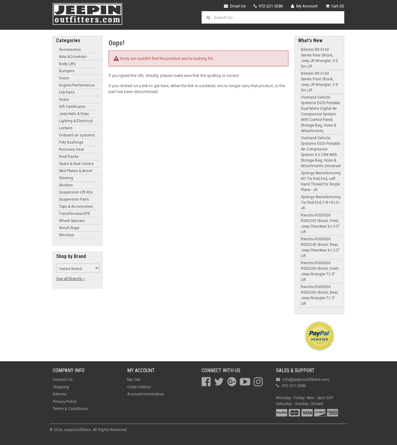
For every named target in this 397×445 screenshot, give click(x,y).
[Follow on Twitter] (219, 381)
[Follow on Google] (231, 381)
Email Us (238, 6)
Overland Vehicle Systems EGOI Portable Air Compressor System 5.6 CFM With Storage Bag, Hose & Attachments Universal (321, 152)
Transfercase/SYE (74, 213)
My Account (307, 6)
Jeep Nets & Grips (74, 114)
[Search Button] (209, 17)
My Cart (134, 379)
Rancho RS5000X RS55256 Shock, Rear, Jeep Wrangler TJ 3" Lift (319, 295)
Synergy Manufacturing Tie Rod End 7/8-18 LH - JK (321, 202)
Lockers (66, 128)
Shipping (61, 387)
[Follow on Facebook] (206, 381)
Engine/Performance (77, 85)
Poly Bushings (71, 142)
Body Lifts (67, 64)
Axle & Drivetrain (73, 57)
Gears (64, 99)
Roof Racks (69, 156)
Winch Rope (69, 228)
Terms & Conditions (70, 408)
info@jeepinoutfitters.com (306, 379)
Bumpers (66, 71)
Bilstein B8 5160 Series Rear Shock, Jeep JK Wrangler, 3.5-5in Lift (320, 58)
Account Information (145, 394)
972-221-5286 (271, 6)
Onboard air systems (77, 135)
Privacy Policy (65, 401)
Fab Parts (67, 92)
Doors (64, 78)
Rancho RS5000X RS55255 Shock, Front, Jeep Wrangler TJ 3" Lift (320, 271)
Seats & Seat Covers (76, 164)
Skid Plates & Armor (75, 171)
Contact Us (63, 379)
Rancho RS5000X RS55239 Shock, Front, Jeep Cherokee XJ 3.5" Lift (320, 223)
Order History (139, 387)
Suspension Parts (74, 199)
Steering (66, 178)
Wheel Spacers (72, 221)
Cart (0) (337, 6)
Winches (66, 235)
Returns (59, 394)
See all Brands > (70, 278)
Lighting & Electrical (76, 121)
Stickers (66, 185)
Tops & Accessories (76, 206)
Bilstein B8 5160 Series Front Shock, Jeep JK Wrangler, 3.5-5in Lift (320, 81)
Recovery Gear (71, 149)
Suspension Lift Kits (76, 192)
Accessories (70, 49)
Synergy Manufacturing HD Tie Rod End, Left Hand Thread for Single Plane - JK (321, 181)
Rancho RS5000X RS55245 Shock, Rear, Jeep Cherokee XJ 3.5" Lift (320, 247)
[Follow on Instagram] (258, 381)
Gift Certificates (72, 107)
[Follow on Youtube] (245, 381)
